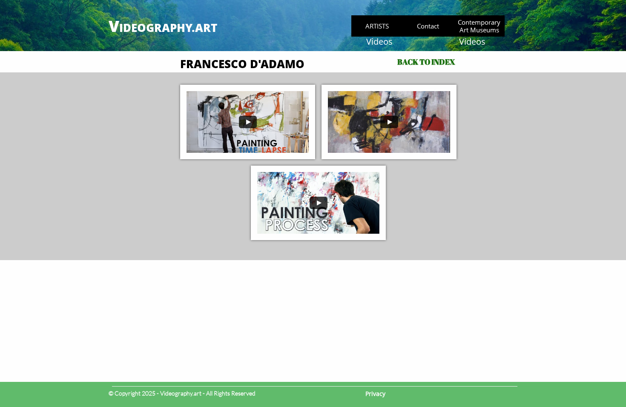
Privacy (375, 394)
